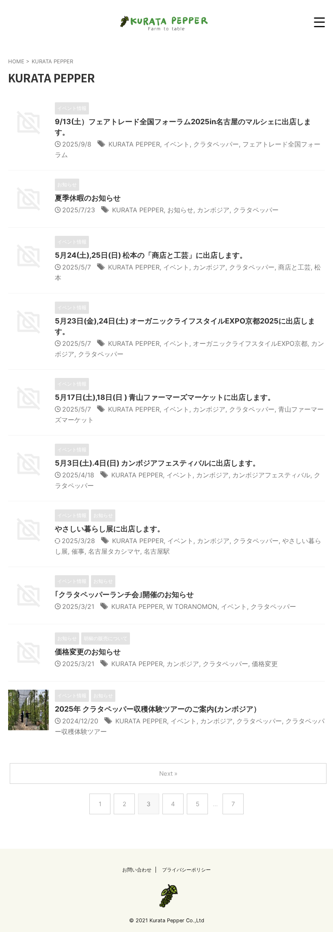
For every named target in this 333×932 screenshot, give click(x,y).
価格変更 (265, 664)
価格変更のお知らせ (88, 651)
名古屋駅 (157, 551)
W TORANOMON (191, 606)
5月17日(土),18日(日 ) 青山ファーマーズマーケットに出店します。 (165, 397)
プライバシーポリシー (186, 870)
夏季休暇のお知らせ (88, 198)
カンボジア (213, 210)
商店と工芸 (294, 267)
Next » (168, 773)
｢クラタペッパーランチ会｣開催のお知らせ (124, 594)
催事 (77, 551)
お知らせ (180, 210)
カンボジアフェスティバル (271, 475)
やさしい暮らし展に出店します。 (109, 528)
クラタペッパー (216, 144)
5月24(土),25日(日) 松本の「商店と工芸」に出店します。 (151, 255)
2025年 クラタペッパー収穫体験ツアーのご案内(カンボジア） (158, 709)
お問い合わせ (136, 870)
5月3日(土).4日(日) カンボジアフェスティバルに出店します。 (157, 463)
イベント (177, 144)
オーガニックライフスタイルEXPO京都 (250, 343)
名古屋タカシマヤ (114, 551)
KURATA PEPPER (134, 144)
